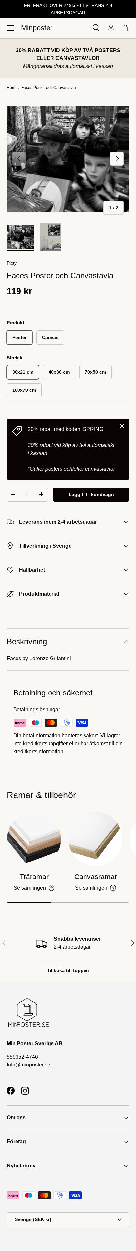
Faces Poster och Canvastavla (48, 87)
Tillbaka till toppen (68, 970)
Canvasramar (95, 876)
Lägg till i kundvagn (91, 494)
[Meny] (10, 28)
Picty (12, 263)
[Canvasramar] (95, 839)
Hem (11, 87)
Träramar (34, 876)
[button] (125, 28)
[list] (68, 159)
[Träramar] (34, 839)
